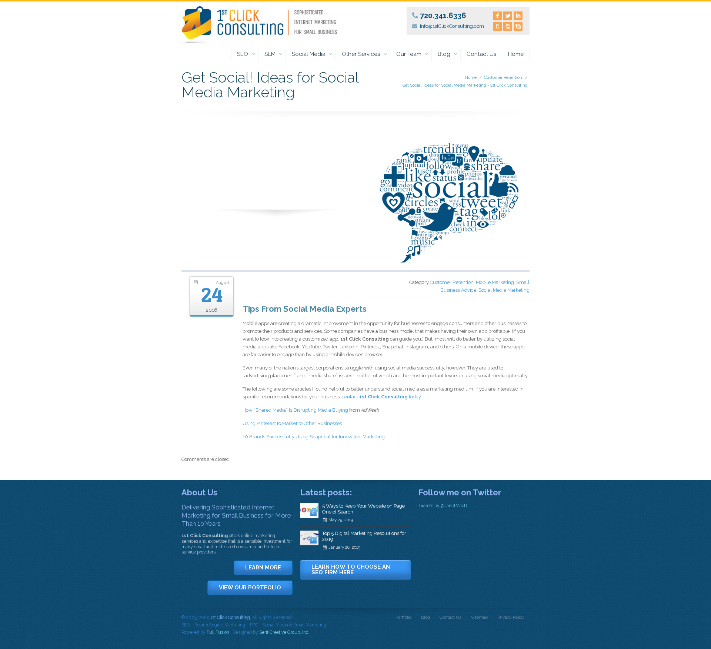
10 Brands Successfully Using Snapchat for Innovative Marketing (314, 436)
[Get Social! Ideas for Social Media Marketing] (355, 268)
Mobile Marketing (495, 282)
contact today (381, 396)
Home (516, 54)
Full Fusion (218, 632)
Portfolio (403, 617)
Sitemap (479, 617)
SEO (242, 54)
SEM (270, 54)
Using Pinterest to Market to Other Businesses (292, 423)
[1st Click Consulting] (259, 23)
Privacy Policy (511, 617)
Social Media (309, 54)
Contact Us (481, 54)
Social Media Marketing (504, 290)
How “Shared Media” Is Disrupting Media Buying (295, 410)
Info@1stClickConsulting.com (452, 26)
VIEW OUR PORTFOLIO (250, 587)
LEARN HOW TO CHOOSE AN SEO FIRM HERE (350, 569)
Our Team (408, 54)
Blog (444, 54)
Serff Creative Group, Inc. (284, 632)
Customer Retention (503, 77)
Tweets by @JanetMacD (442, 505)
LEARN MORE (263, 567)
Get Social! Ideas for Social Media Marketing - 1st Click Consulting (465, 85)
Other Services (361, 54)
